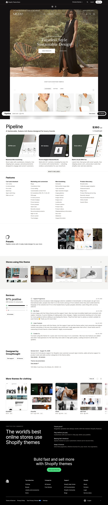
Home (27, 493)
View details (34, 357)
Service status (88, 493)
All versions (42, 357)
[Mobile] (55, 6)
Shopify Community (69, 490)
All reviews (10, 314)
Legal (85, 490)
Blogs (65, 493)
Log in (92, 2)
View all (91, 378)
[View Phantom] (66, 238)
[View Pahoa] (75, 238)
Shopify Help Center (69, 484)
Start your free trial (54, 469)
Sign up (99, 2)
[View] (17, 274)
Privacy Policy (21, 500)
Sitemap (45, 500)
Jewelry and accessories (32, 490)
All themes (20, 358)
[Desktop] (52, 6)
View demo (92, 113)
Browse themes (77, 2)
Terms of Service (10, 500)
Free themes (48, 487)
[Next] (101, 262)
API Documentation (69, 487)
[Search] (87, 2)
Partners (86, 487)
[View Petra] (84, 238)
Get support (10, 358)
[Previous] (97, 262)
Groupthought (98, 131)
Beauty (27, 487)
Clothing (27, 484)
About (85, 484)
